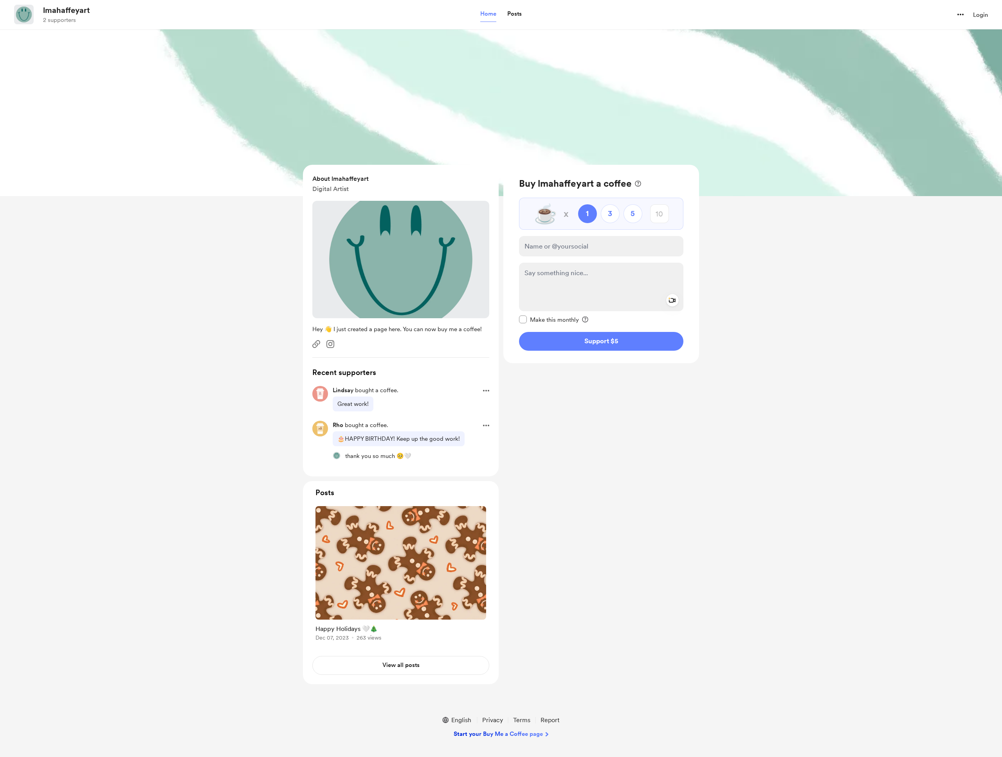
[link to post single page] (400, 575)
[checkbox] (549, 319)
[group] (400, 575)
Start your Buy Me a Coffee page (498, 733)
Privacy (492, 720)
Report (550, 720)
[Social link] (316, 344)
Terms (521, 720)
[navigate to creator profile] (24, 14)
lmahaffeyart (66, 10)
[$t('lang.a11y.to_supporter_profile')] (337, 455)
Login (980, 14)
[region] (601, 264)
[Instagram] (330, 344)
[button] (488, 14)
